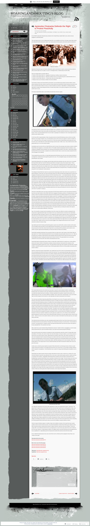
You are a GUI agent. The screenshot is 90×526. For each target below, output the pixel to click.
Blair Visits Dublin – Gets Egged (18, 63)
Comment (71, 484)
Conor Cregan (22, 191)
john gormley (25, 202)
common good (16, 191)
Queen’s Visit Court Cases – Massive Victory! (17, 41)
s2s (10, 207)
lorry (23, 203)
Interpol (21, 202)
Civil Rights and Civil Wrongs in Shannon (20, 76)
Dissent (14, 85)
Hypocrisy (14, 87)
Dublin (17, 195)
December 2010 (15, 124)
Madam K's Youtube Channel (17, 151)
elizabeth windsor (21, 196)
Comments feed (15, 181)
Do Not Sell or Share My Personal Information (49, 504)
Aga (11, 185)
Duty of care (26, 195)
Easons (11, 196)
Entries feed (15, 179)
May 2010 (14, 129)
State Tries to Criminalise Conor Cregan (19, 74)
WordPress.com (15, 182)
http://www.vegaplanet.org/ (42, 451)
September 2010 (15, 126)
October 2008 (15, 133)
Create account (15, 176)
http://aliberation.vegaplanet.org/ (42, 450)
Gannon (27, 196)
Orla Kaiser (15, 204)
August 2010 (15, 127)
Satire (14, 90)
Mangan (11, 204)
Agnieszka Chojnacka (18, 185)
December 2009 (15, 132)
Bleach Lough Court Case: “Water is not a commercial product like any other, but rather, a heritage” (20, 80)
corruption (26, 191)
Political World (15, 154)
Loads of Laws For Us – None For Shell (19, 65)
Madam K (27, 203)
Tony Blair (17, 209)
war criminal (16, 210)
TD (14, 209)
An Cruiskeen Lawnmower (17, 141)
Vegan (12, 210)
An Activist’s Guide (16, 45)
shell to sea (25, 208)
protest (15, 205)
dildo (28, 193)
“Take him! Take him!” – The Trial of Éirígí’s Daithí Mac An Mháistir (20, 49)
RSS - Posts (15, 27)
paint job (18, 204)
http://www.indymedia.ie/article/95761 (39, 444)
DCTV (14, 146)
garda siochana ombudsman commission (22, 198)
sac (12, 207)
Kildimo (11, 203)
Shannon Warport (17, 208)
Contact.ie (14, 144)
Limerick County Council (18, 203)
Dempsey (25, 193)
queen (19, 205)
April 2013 (14, 113)
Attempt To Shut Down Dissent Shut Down (20, 72)
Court (12, 193)
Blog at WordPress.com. (37, 504)
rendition (23, 205)
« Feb (11, 107)
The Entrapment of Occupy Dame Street (20, 42)
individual (18, 202)
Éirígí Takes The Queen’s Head (18, 51)
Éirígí (21, 210)
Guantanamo (21, 201)
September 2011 (15, 118)
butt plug (20, 189)
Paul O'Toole (26, 204)
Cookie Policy (50, 523)
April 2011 (14, 121)
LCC (13, 203)
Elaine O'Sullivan (15, 196)
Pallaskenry (22, 204)
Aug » (13, 107)
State (11, 209)
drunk (14, 195)
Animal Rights (24, 187)
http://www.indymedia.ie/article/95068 (39, 445)
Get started (56, 1)
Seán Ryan (15, 207)
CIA (23, 189)
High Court (15, 202)
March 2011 (15, 123)
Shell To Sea (15, 159)
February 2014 (15, 112)
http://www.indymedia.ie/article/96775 (39, 439)
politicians (11, 205)
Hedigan (11, 202)
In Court (14, 88)
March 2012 (15, 115)
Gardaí (13, 200)
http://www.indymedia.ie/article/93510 (39, 447)
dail (15, 193)
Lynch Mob (15, 70)
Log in (14, 178)
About (22, 4)
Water (19, 210)
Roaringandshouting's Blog (37, 13)
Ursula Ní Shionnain (24, 209)
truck (20, 209)
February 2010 (15, 130)
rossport (26, 205)
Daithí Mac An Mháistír (20, 193)
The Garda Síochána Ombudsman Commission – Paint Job (19, 47)
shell (22, 208)
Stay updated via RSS (66, 16)
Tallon (13, 209)
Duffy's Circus (21, 195)
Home (16, 4)
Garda (12, 198)
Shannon (20, 207)
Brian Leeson (16, 189)
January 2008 (15, 135)
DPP (11, 195)
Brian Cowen (12, 189)
